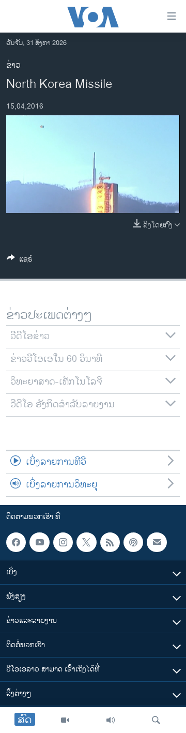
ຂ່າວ (13, 65)
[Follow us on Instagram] (63, 542)
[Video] (65, 720)
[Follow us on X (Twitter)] (86, 542)
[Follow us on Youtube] (39, 542)
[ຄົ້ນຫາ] (156, 720)
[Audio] (110, 720)
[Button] (20, 260)
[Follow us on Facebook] (16, 542)
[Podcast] (133, 542)
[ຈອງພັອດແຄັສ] (156, 542)
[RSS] (110, 542)
